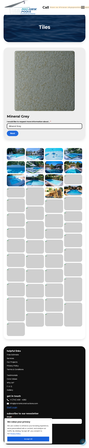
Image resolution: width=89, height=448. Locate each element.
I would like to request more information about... (29, 122)
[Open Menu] (85, 7)
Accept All (28, 439)
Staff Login (12, 407)
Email (10, 417)
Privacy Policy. (15, 433)
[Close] (50, 419)
